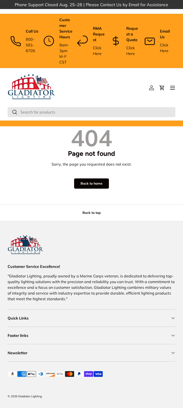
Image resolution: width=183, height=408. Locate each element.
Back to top (91, 213)
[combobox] (91, 112)
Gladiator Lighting (30, 396)
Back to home (91, 183)
